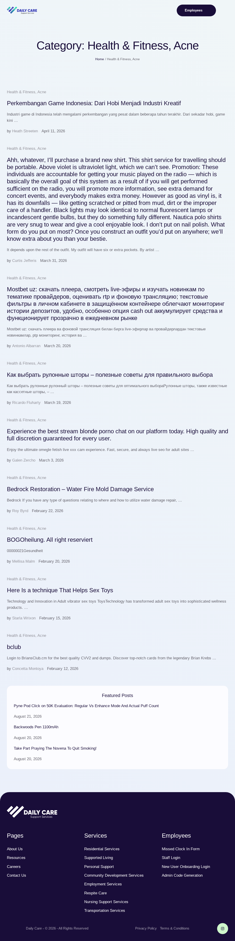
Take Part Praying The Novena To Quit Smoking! (55, 748)
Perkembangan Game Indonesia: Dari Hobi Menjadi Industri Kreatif (94, 103)
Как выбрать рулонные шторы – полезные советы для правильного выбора (110, 374)
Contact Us (16, 875)
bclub (14, 646)
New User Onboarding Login (186, 866)
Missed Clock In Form (181, 849)
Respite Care (95, 893)
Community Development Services (114, 875)
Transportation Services (104, 910)
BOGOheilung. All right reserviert (49, 539)
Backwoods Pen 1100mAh (36, 727)
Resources (16, 858)
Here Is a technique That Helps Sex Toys (60, 590)
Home (99, 59)
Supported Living (98, 858)
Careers (14, 866)
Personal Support (99, 866)
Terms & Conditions (174, 928)
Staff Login (171, 858)
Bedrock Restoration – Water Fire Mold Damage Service (80, 489)
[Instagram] (222, 928)
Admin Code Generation (182, 875)
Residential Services (102, 849)
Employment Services (103, 884)
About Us (15, 849)
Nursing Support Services (106, 902)
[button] (196, 10)
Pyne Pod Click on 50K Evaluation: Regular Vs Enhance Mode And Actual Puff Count (86, 706)
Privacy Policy (146, 928)
